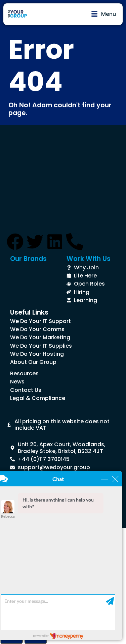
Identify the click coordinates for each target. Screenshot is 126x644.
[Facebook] (15, 241)
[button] (103, 14)
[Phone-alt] (74, 241)
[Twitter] (35, 241)
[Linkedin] (54, 241)
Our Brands (28, 258)
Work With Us (89, 258)
